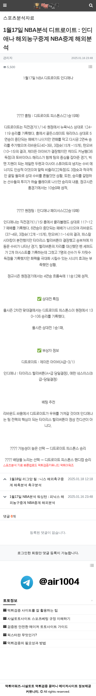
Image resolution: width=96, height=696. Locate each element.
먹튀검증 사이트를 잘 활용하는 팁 (32, 610)
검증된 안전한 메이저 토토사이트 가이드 (37, 627)
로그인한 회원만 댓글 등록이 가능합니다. (48, 553)
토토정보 (10, 600)
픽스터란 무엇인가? (21, 635)
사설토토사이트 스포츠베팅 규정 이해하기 (38, 618)
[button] (90, 67)
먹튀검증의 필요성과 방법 (26, 643)
